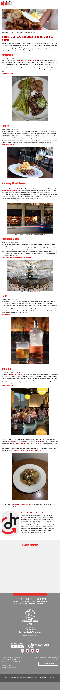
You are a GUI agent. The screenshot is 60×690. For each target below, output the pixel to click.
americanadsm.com (7, 73)
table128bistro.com (7, 385)
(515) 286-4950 (6, 665)
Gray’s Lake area (15, 374)
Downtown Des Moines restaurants (21, 504)
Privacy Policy (33, 677)
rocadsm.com (6, 314)
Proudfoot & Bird (35, 291)
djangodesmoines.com (8, 144)
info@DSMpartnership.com (9, 667)
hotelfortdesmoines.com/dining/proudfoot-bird (16, 257)
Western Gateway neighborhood (28, 60)
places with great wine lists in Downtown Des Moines (25, 450)
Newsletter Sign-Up (48, 664)
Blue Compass (51, 677)
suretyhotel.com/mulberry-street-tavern (14, 200)
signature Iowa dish (7, 66)
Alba (37, 441)
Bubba (13, 441)
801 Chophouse (21, 443)
